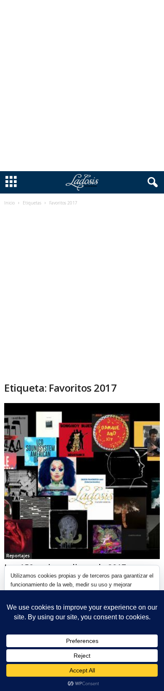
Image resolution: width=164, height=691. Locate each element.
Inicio (9, 203)
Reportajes (18, 556)
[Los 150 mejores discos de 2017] (82, 481)
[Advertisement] (82, 85)
